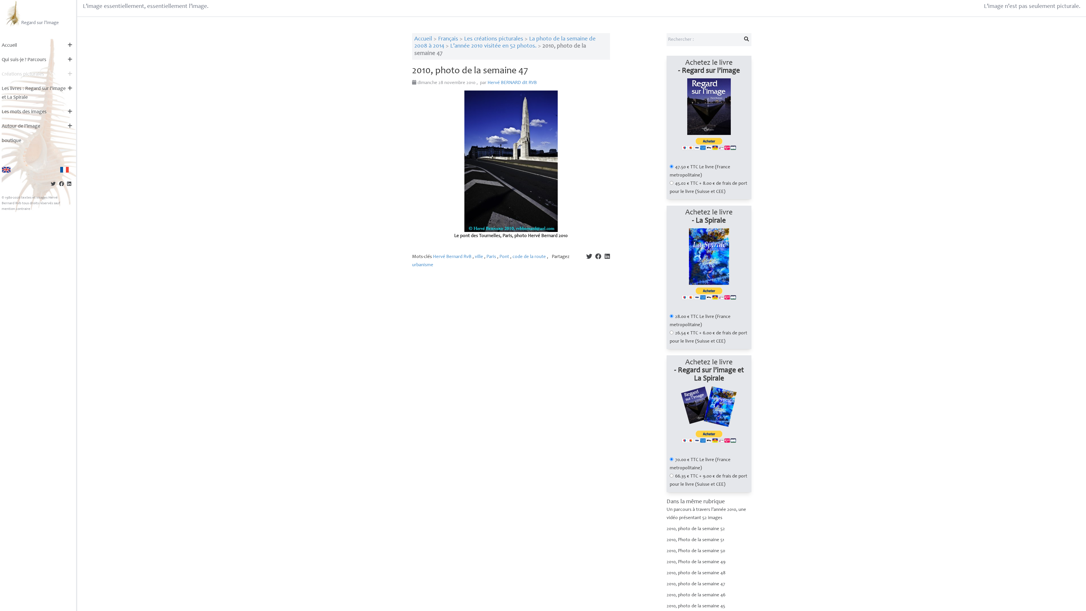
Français (448, 39)
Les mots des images (24, 112)
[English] (6, 169)
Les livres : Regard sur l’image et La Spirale (34, 93)
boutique (11, 140)
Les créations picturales (493, 39)
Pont (504, 257)
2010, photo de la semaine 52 (696, 529)
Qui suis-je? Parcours (24, 60)
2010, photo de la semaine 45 (696, 606)
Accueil (9, 45)
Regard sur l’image (40, 23)
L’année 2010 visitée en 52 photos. (493, 46)
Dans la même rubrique (696, 502)
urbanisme (422, 265)
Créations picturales (23, 74)
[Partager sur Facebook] (61, 184)
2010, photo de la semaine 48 (696, 573)
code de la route (529, 257)
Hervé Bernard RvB (452, 257)
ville (479, 257)
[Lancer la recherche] (746, 39)
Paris (491, 257)
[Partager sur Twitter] (53, 184)
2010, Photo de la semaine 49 (696, 562)
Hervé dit (512, 83)
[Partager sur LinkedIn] (69, 184)
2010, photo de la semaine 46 (696, 595)
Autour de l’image (21, 126)
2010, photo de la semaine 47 (696, 584)
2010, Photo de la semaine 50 (696, 551)
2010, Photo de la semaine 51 (695, 540)
